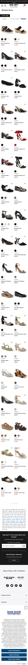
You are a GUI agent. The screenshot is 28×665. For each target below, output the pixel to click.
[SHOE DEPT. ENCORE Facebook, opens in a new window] (7, 585)
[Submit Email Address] (23, 546)
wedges (15, 524)
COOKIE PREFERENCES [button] (14, 650)
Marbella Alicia (18, 228)
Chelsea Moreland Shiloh (7, 466)
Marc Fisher (23, 521)
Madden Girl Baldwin (6, 281)
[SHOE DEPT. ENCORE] (21, 577)
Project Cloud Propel (19, 492)
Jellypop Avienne (5, 201)
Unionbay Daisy (4, 228)
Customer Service (6, 595)
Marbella (9, 519)
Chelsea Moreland (10, 521)
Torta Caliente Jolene (19, 69)
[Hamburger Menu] (2, 6)
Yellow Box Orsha (18, 439)
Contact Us (4, 602)
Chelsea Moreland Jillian (7, 334)
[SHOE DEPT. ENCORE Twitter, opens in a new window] (11, 585)
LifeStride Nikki (5, 149)
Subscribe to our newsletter (14, 542)
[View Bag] (26, 5)
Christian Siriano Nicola (20, 466)
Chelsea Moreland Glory (20, 413)
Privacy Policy (20, 647)
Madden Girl (5, 522)
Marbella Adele (4, 360)
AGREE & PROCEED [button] (14, 655)
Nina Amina (17, 360)
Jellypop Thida (17, 96)
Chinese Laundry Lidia (6, 122)
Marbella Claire (5, 254)
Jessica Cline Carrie (19, 387)
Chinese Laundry (19, 517)
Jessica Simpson (16, 519)
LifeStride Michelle (19, 122)
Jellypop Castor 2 (5, 307)
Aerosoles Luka (5, 96)
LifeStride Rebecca (5, 413)
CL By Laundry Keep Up (19, 43)
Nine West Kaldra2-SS (19, 149)
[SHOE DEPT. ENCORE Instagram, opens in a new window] (16, 585)
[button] (25, 607)
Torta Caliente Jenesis (6, 69)
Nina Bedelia (4, 387)
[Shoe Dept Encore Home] (14, 6)
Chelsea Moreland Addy (20, 254)
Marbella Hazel (18, 201)
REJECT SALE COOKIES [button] (14, 659)
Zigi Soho (23, 519)
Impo (17, 521)
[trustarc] (24, 664)
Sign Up (14, 560)
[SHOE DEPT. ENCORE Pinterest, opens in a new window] (20, 585)
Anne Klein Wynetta (18, 307)
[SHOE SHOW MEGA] (9, 577)
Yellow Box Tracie (5, 439)
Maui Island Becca (5, 43)
